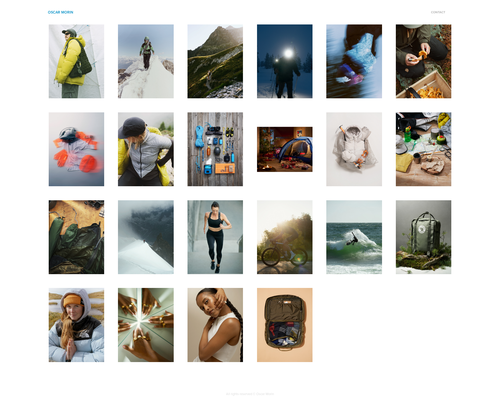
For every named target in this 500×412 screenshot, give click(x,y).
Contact (438, 12)
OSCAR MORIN (60, 12)
